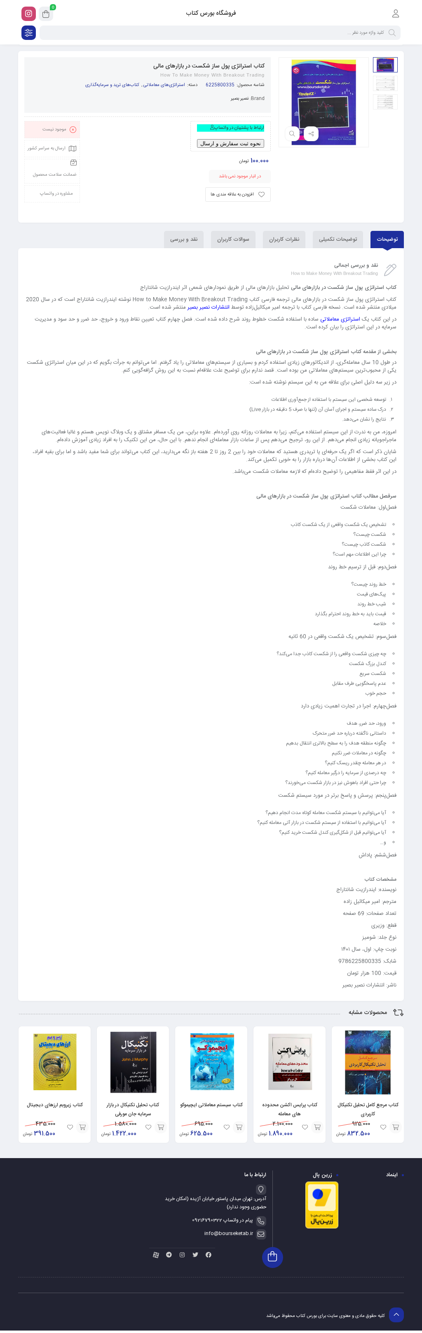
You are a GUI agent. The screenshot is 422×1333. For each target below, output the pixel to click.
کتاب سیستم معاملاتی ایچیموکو (211, 1105)
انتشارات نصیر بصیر (209, 307)
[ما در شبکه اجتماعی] (28, 14)
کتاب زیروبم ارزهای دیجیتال (55, 1105)
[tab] (387, 239)
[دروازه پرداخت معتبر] (321, 1227)
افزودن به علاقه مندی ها (232, 194)
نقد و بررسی (183, 239)
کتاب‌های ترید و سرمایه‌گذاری (112, 85)
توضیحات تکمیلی (338, 239)
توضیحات (387, 239)
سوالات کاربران (233, 239)
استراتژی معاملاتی (340, 319)
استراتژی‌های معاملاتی (164, 85)
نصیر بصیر (240, 98)
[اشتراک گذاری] (311, 133)
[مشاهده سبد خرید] (45, 15)
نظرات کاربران (284, 239)
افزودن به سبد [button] (395, 1127)
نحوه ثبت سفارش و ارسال (230, 143)
